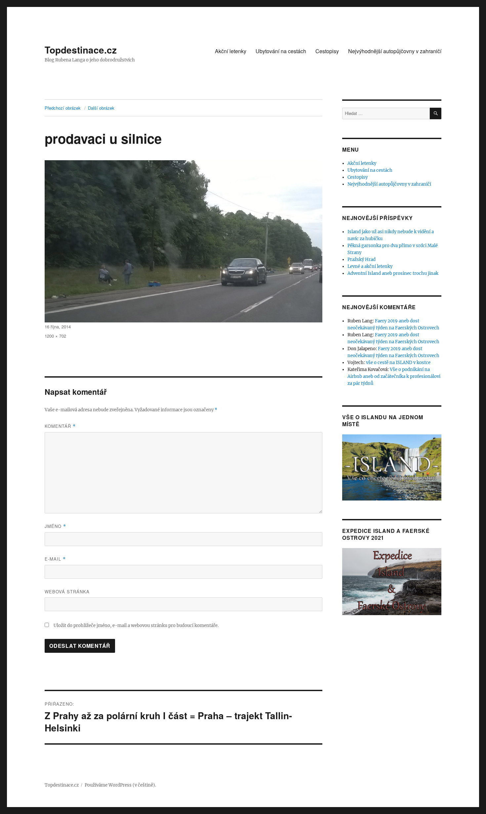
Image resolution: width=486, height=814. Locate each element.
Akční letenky (230, 51)
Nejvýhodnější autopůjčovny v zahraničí (394, 51)
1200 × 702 (55, 336)
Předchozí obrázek (63, 108)
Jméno (55, 526)
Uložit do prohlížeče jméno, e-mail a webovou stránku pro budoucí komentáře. (136, 625)
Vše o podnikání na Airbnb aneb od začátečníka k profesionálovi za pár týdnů (393, 376)
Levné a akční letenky (369, 266)
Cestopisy (327, 51)
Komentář (60, 426)
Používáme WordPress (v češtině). (120, 785)
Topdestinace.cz (81, 49)
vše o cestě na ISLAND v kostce (398, 362)
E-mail (55, 559)
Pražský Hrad (361, 259)
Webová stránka (67, 591)
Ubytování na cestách (281, 51)
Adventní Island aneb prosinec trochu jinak (392, 273)
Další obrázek (101, 108)
